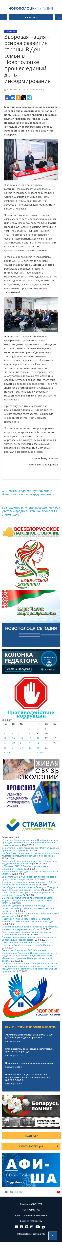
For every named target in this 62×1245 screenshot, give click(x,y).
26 (5, 747)
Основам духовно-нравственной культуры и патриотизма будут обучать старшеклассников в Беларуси (28, 908)
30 (38, 747)
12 (5, 738)
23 (38, 743)
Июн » (40, 752)
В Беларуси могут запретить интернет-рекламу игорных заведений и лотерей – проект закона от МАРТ (28, 900)
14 (21, 738)
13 (13, 738)
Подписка (31, 1136)
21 (21, 743)
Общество (11, 32)
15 (30, 738)
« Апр (7, 752)
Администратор (36, 89)
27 (13, 747)
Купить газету (31, 1146)
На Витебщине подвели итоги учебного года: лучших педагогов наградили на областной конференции (30, 854)
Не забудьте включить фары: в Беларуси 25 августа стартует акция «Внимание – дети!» (30, 888)
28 (21, 747)
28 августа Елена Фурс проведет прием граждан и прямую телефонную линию (29, 878)
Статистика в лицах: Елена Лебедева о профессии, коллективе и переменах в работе (30, 928)
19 (5, 743)
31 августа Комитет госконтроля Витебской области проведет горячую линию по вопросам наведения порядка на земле (30, 843)
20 (13, 743)
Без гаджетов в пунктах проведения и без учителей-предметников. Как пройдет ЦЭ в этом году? (31, 511)
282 (23, 89)
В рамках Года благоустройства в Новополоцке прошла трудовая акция (28, 492)
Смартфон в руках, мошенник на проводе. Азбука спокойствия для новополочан (29, 883)
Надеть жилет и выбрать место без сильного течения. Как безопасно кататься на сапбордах (27, 920)
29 (30, 747)
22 (30, 743)
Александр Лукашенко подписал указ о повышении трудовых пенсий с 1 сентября (29, 862)
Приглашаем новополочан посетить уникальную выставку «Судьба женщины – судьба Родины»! (28, 943)
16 (38, 738)
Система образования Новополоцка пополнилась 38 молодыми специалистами (29, 938)
